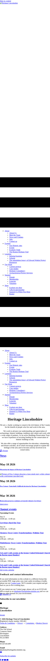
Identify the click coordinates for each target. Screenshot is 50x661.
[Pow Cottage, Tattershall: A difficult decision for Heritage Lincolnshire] (25, 476)
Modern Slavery (42, 623)
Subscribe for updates (8, 656)
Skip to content (5, 1)
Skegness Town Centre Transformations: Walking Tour (22, 533)
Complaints (30, 623)
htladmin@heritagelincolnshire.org (27, 591)
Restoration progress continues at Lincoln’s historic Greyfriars (20, 501)
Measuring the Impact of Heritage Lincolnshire (15, 469)
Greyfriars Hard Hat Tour (10, 523)
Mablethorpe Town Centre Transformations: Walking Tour (23, 543)
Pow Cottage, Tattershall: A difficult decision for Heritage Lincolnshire (23, 486)
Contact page (15, 583)
